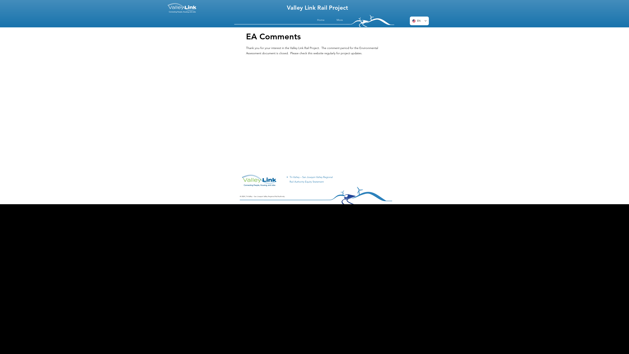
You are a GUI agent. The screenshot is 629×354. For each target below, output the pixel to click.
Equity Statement (314, 181)
